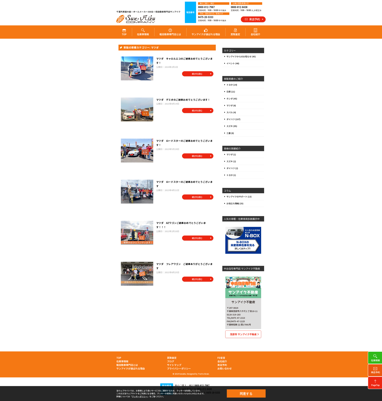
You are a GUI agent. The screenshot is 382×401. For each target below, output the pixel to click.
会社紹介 (255, 34)
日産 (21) (231, 91)
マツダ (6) (231, 105)
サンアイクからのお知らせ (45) (241, 56)
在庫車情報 (143, 34)
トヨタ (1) (231, 175)
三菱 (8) (230, 133)
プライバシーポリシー (179, 368)
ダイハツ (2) (232, 168)
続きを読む (197, 73)
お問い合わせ (224, 368)
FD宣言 (221, 357)
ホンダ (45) (232, 98)
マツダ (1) (231, 154)
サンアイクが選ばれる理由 (206, 34)
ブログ (170, 361)
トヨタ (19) (232, 84)
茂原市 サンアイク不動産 (243, 334)
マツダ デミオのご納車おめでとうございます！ (183, 99)
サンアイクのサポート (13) (239, 196)
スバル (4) (231, 112)
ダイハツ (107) (233, 119)
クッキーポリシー (139, 396)
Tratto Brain (203, 373)
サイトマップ (174, 365)
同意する (246, 393)
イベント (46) (233, 63)
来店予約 (222, 365)
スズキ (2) (231, 161)
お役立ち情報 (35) (235, 203)
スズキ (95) (232, 126)
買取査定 (235, 34)
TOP (124, 34)
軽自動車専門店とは (170, 34)
